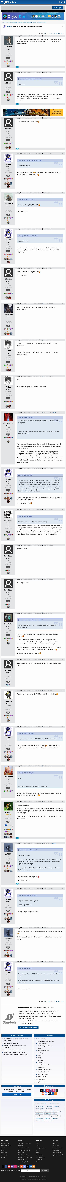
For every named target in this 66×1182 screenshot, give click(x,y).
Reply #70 (19, 766)
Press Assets (39, 1155)
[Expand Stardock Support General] (36, 1045)
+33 (8, 92)
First (45, 33)
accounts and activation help (42, 1111)
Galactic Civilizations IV (23, 1148)
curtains (38, 1120)
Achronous (8, 520)
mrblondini (8, 83)
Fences (3, 1150)
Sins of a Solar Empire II (24, 1150)
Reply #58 (19, 304)
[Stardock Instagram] (53, 1090)
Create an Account (57, 1148)
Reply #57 (19, 268)
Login (20, 11)
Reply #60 (19, 376)
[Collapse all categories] (63, 1038)
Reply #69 (19, 726)
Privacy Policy (23, 1179)
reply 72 (34, 895)
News (37, 1152)
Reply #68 (19, 690)
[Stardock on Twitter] (41, 1090)
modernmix (44, 1120)
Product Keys (56, 1150)
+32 (8, 214)
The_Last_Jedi (8, 423)
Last (62, 33)
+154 (8, 175)
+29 (8, 531)
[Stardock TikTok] (49, 1093)
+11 (8, 140)
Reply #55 (19, 193)
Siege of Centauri (22, 1159)
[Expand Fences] (36, 1055)
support (51, 1120)
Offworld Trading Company (25, 1157)
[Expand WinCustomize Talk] (36, 1074)
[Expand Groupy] (36, 1057)
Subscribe (45, 1171)
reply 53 (32, 199)
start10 (53, 1111)
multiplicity (56, 1106)
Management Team (41, 1148)
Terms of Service (32, 1179)
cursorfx (45, 1116)
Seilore (8, 164)
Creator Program (40, 1157)
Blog (37, 1145)
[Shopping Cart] (62, 2)
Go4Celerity (8, 777)
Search (15, 11)
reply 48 (38, 79)
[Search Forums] (64, 2)
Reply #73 (19, 888)
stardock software (40, 1106)
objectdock (49, 1106)
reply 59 (31, 417)
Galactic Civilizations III (39, 22)
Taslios (8, 351)
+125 (8, 863)
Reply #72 (19, 843)
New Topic (57, 8)
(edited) (54, 412)
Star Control (21, 1152)
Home (4, 22)
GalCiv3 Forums (47, 36)
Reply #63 (19, 509)
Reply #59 (19, 340)
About (37, 1143)
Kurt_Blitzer (8, 556)
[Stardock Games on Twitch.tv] (50, 1090)
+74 (8, 362)
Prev (49, 33)
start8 (42, 1108)
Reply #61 (19, 412)
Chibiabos (8, 47)
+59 (8, 58)
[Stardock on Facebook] (44, 1090)
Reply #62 (19, 468)
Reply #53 (19, 118)
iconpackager (47, 1113)
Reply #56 (19, 229)
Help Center (56, 1143)
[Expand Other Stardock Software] (36, 1064)
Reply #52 (19, 72)
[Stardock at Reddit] (43, 1093)
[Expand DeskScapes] (36, 1053)
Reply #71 (19, 801)
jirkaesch (8, 129)
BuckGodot (8, 624)
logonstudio (54, 1118)
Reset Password (57, 1152)
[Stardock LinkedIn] (52, 1093)
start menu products (54, 1103)
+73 (8, 635)
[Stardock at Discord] (46, 1093)
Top (62, 36)
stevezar (8, 670)
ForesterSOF (8, 203)
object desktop (39, 1118)
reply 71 (34, 850)
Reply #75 (19, 961)
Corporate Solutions (6, 1145)
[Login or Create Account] (59, 2)
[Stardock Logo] (10, 2)
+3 (8, 681)
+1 (8, 567)
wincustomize (39, 1113)
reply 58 (40, 620)
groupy (37, 1108)
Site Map (44, 1179)
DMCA (38, 1179)
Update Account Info (58, 1155)
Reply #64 (19, 545)
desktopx (59, 1111)
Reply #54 (19, 153)
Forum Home (8, 11)
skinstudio (38, 1116)
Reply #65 (19, 579)
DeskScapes (4, 1152)
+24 (8, 434)
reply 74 (29, 968)
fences (37, 1103)
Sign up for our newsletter (10, 1170)
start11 (55, 1113)
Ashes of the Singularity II (24, 1143)
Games (20, 1140)
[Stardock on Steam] (56, 1090)
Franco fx (8, 701)
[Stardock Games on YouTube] (47, 1090)
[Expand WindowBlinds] (36, 1076)
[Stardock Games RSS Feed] (55, 1093)
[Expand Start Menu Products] (36, 1072)
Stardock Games (11, 22)
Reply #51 (19, 36)
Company (39, 1140)
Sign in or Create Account (28, 1027)
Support (55, 1140)
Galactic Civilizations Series (24, 22)
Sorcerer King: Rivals (23, 1162)
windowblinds (44, 1103)
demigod (51, 1116)
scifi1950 (8, 854)
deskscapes (49, 1108)
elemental (47, 1118)
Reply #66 (19, 613)
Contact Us (39, 1159)
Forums (38, 1162)
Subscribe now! (17, 1095)
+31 (8, 325)
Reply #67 (19, 659)
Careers (38, 1150)
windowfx (57, 1116)
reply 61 (29, 475)
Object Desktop (5, 1143)
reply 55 (34, 236)
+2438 (8, 821)
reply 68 (31, 733)
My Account (56, 1145)
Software (4, 1140)
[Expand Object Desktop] (36, 1043)
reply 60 (31, 773)
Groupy (3, 1157)
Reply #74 (19, 928)
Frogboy (8, 812)
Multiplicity (4, 1155)
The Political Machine (23, 1155)
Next (58, 33)
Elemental (20, 1145)
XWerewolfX (8, 314)
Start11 (3, 1148)
